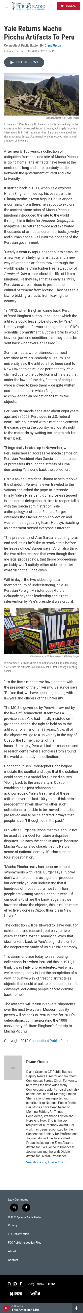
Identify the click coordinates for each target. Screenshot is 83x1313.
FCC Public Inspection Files (24, 1242)
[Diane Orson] (13, 1068)
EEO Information (18, 1234)
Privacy (12, 1225)
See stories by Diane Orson (46, 1162)
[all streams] (77, 1308)
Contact (13, 1260)
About (12, 1251)
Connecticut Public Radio (49, 1041)
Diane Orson (53, 45)
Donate (70, 6)
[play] (6, 1308)
